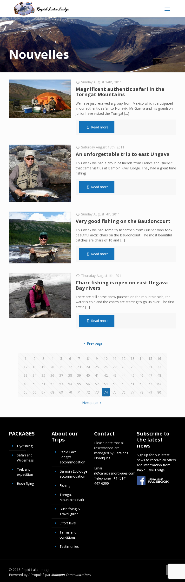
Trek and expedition (25, 472)
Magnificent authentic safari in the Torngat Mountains (120, 92)
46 (141, 375)
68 (52, 392)
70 (70, 392)
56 (88, 383)
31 (150, 367)
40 (88, 375)
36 (52, 375)
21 (61, 367)
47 (150, 375)
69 (61, 392)
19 (43, 367)
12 (124, 358)
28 (124, 367)
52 (52, 383)
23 (79, 367)
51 (43, 383)
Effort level (67, 523)
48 (159, 375)
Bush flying (25, 483)
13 (132, 358)
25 (97, 367)
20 (52, 367)
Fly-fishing (25, 446)
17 (25, 367)
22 (70, 367)
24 (88, 367)
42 (106, 375)
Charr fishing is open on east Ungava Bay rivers (122, 285)
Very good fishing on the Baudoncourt (123, 221)
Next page (90, 402)
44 (124, 375)
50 (34, 383)
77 (132, 392)
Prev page (95, 343)
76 (124, 392)
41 (97, 375)
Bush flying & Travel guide (69, 511)
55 (79, 383)
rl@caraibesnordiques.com (114, 473)
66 (34, 392)
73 (97, 392)
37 (61, 375)
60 (124, 383)
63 (150, 383)
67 (43, 392)
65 (25, 392)
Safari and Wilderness (25, 457)
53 (61, 383)
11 (115, 358)
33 (25, 375)
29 (132, 367)
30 (141, 367)
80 (159, 392)
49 (25, 383)
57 (97, 383)
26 (106, 367)
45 (132, 375)
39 (79, 375)
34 (34, 375)
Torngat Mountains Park (71, 497)
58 (106, 383)
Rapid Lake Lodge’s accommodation (72, 457)
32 (159, 367)
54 (70, 383)
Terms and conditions (67, 535)
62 (141, 383)
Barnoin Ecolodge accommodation (73, 474)
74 (106, 392)
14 (141, 358)
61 (132, 383)
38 (70, 375)
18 (34, 367)
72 (88, 392)
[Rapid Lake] (41, 8)
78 (141, 392)
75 (115, 392)
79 (150, 392)
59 (115, 383)
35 (43, 375)
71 (79, 392)
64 (159, 383)
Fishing (64, 485)
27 (115, 367)
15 (150, 358)
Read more (99, 127)
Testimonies (69, 546)
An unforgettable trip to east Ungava (123, 154)
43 (115, 375)
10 (106, 358)
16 (159, 358)
